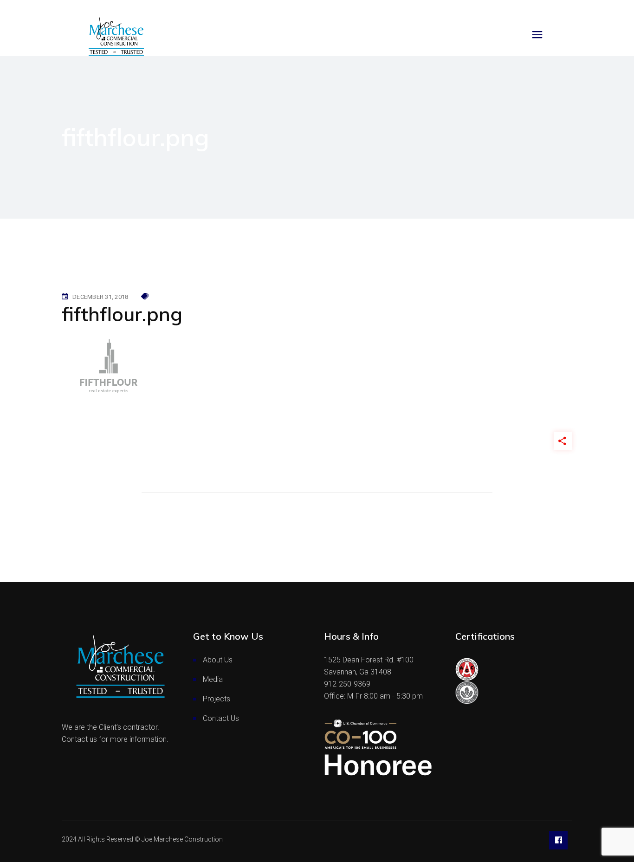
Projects (216, 698)
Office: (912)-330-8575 (47, 8)
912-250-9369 (347, 684)
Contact (605, 8)
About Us (218, 659)
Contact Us (221, 718)
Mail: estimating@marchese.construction (151, 8)
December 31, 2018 (100, 296)
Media (213, 679)
